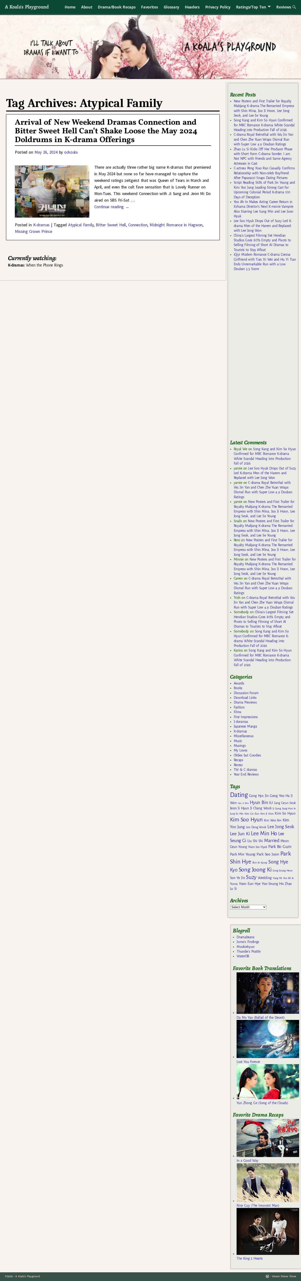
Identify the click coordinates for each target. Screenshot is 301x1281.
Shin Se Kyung (259, 862)
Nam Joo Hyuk (257, 847)
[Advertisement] (265, 357)
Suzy (251, 877)
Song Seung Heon (282, 870)
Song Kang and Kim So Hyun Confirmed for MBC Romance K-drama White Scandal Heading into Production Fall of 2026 (264, 125)
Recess (238, 765)
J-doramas (241, 722)
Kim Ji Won (267, 813)
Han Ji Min (243, 803)
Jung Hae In (289, 808)
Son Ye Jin (237, 878)
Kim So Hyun (285, 813)
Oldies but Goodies (247, 755)
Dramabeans (245, 937)
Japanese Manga (245, 726)
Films (237, 712)
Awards (239, 683)
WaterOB (243, 956)
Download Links (245, 698)
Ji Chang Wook (261, 808)
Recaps (238, 760)
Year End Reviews (246, 774)
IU (271, 803)
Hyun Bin (259, 802)
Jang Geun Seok (285, 803)
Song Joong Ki (255, 870)
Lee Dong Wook (256, 827)
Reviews (283, 7)
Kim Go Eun (252, 813)
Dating (239, 795)
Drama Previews (245, 702)
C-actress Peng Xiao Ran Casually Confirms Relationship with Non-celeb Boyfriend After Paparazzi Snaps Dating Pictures (264, 173)
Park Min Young (242, 854)
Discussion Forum (246, 693)
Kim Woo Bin (272, 820)
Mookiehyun (245, 947)
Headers (192, 7)
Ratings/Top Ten (251, 7)
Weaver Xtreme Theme (284, 1276)
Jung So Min (236, 813)
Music (238, 741)
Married (271, 840)
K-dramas (41, 224)
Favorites (149, 7)
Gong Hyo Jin (259, 796)
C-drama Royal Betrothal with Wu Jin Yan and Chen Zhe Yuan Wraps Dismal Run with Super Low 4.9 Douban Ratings (263, 139)
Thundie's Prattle (248, 951)
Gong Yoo (277, 796)
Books (238, 688)
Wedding (265, 878)
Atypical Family (81, 224)
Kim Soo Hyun (246, 820)
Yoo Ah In (288, 878)
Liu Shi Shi (255, 841)
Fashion (239, 707)
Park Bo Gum (279, 846)
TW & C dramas (245, 770)
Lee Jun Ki (240, 833)
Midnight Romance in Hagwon (176, 224)
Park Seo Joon (268, 854)
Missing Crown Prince (33, 231)
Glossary (171, 7)
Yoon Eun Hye (250, 884)
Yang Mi (277, 878)
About (86, 7)
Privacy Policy (217, 7)
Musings (240, 746)
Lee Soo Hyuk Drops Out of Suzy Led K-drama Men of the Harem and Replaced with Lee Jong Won (263, 225)
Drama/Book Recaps (116, 7)
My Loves (240, 750)
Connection (137, 224)
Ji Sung (277, 808)
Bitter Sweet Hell (111, 224)
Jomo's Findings (248, 942)
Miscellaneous (243, 736)
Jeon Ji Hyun (239, 808)
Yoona (234, 884)
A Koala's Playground (26, 6)
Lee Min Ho (264, 833)
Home (70, 7)
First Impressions (246, 717)
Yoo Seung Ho (273, 884)
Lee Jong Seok (280, 826)
